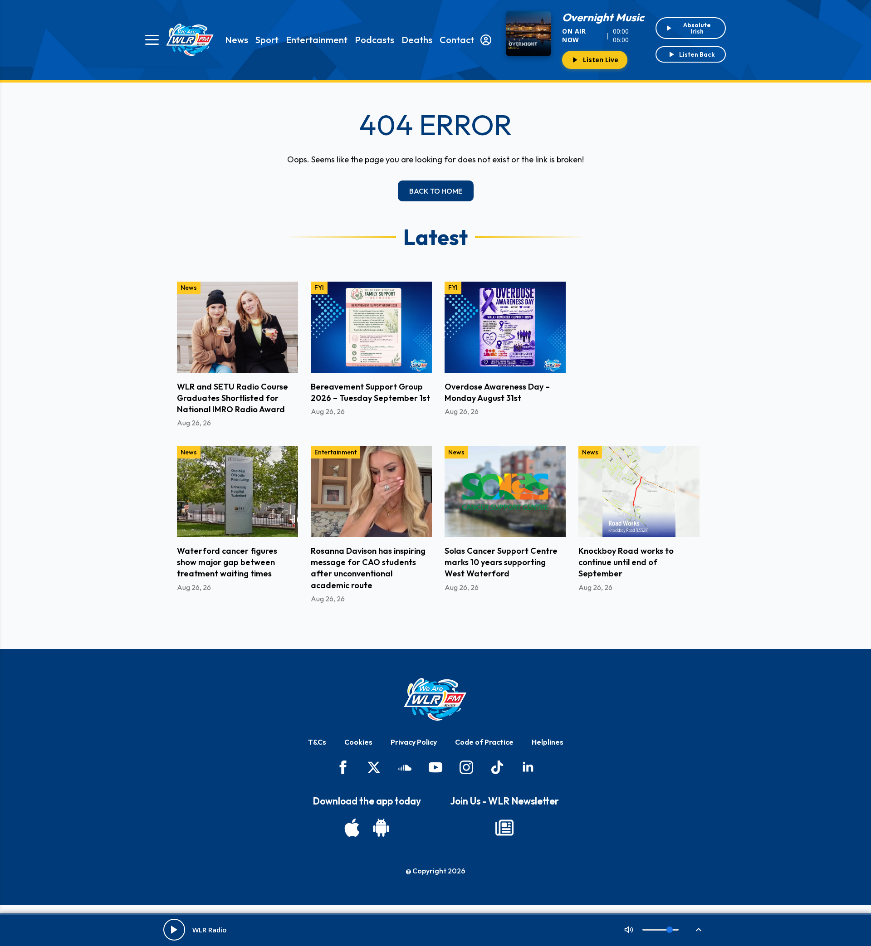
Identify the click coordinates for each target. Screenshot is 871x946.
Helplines (547, 741)
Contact (457, 39)
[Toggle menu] (152, 40)
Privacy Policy (414, 741)
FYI (319, 287)
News (236, 39)
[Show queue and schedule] (699, 930)
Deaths (416, 39)
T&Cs (317, 741)
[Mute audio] (629, 930)
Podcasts (374, 39)
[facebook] (343, 767)
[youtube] (435, 767)
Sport (267, 39)
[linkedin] (528, 767)
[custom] (404, 767)
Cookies (358, 741)
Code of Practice (484, 741)
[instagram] (466, 767)
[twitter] (374, 767)
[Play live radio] (174, 930)
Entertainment (316, 39)
